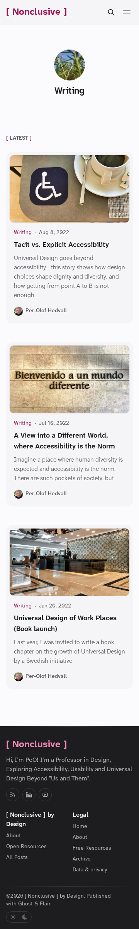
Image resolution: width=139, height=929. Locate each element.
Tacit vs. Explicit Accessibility (61, 245)
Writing (23, 233)
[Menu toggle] (126, 12)
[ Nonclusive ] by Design (54, 896)
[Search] (111, 12)
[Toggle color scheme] (19, 917)
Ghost (25, 904)
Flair (45, 904)
